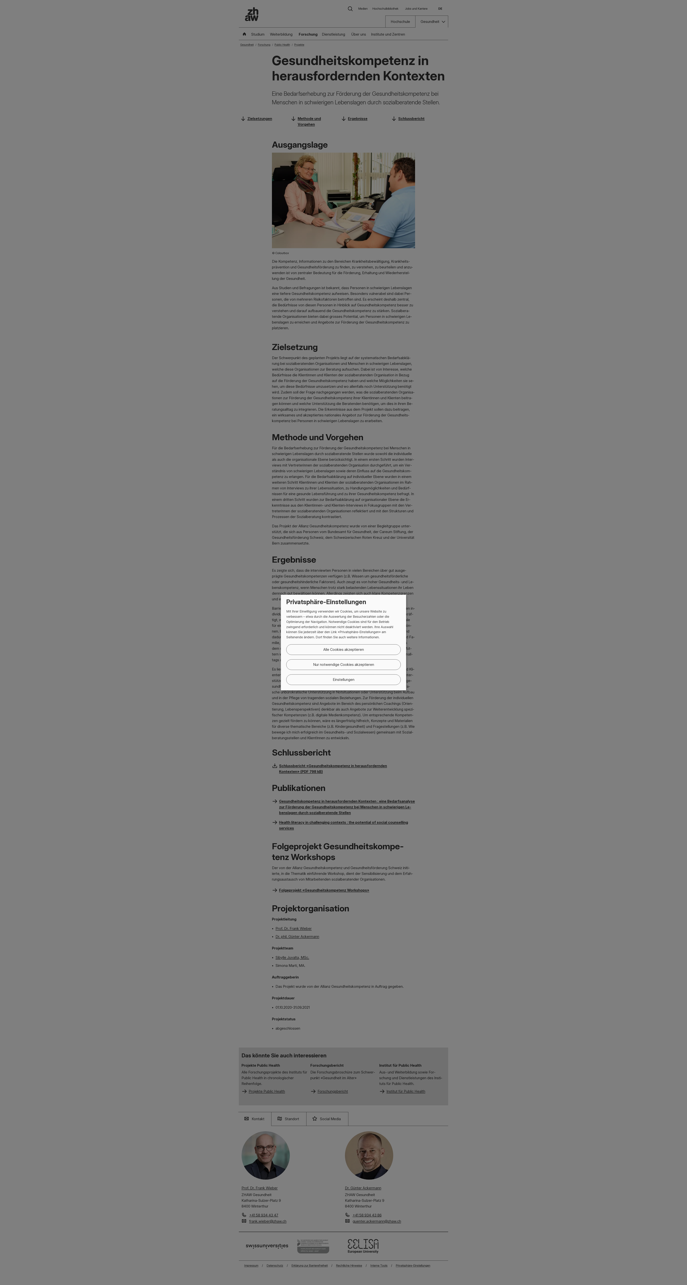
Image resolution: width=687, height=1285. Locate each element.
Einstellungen (343, 679)
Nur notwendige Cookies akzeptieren (343, 664)
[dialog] (343, 642)
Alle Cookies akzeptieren (343, 649)
